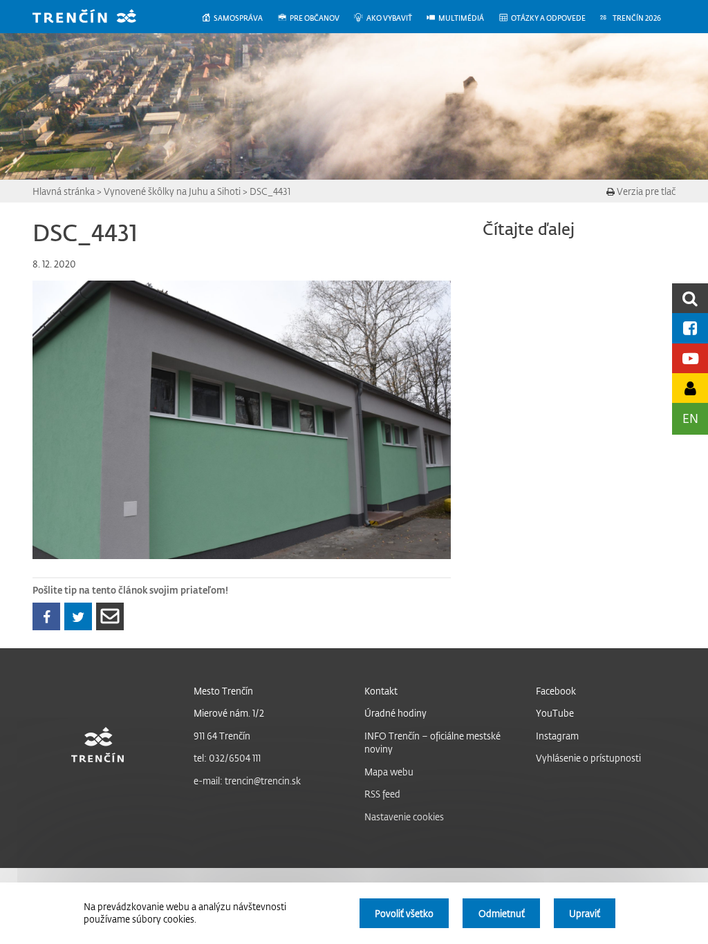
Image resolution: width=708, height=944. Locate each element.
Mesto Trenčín (223, 691)
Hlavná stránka (63, 191)
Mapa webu (388, 771)
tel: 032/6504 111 (227, 758)
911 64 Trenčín (222, 736)
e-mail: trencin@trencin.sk (247, 780)
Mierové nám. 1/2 (229, 713)
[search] (690, 298)
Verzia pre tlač (645, 191)
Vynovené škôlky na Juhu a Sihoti (172, 191)
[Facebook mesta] (690, 328)
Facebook (556, 691)
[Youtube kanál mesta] (690, 358)
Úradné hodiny (395, 713)
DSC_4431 (270, 191)
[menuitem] (239, 18)
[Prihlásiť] (690, 388)
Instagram (557, 736)
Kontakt (381, 691)
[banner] (94, 17)
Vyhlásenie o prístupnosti (588, 758)
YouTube (555, 713)
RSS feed (382, 794)
